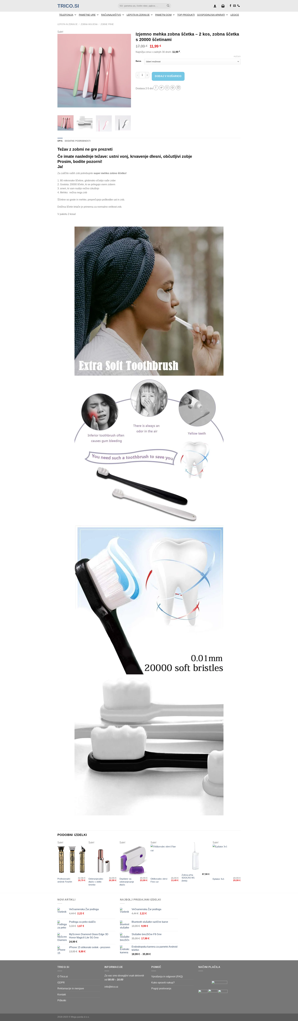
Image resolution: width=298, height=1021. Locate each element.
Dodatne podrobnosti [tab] (78, 141)
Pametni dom (163, 15)
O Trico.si (62, 976)
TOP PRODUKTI (186, 15)
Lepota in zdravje (138, 15)
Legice (234, 15)
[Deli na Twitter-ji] (161, 87)
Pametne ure (87, 15)
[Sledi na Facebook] (230, 5)
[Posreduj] (168, 6)
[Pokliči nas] (238, 5)
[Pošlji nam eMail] (234, 5)
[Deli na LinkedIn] (178, 87)
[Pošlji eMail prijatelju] (167, 87)
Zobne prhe (107, 24)
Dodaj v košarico (168, 76)
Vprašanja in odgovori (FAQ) (167, 976)
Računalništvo (111, 15)
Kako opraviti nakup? (163, 982)
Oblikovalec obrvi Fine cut (159, 880)
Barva (138, 61)
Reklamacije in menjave (70, 988)
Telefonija (66, 15)
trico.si (68, 5)
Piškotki (61, 1000)
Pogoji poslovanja (161, 988)
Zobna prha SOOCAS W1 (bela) (188, 878)
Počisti (237, 56)
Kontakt (61, 994)
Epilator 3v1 (218, 879)
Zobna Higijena (89, 24)
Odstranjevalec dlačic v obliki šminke (95, 882)
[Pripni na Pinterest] (172, 87)
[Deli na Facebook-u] (155, 87)
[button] (215, 5)
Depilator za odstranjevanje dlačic (127, 882)
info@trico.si (111, 986)
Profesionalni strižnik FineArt (64, 880)
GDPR (61, 982)
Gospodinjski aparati (211, 15)
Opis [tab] (60, 141)
